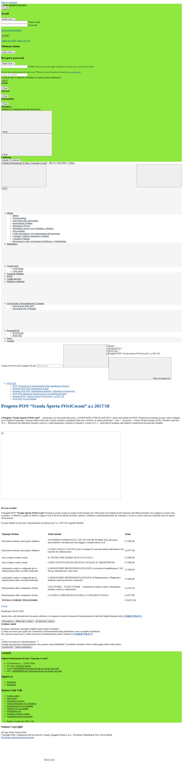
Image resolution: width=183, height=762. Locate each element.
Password (32, 25)
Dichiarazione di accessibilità (20, 706)
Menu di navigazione (161, 378)
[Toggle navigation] (23, 175)
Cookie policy (13, 696)
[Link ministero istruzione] (13, 5)
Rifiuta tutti (24, 621)
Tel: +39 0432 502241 (21, 666)
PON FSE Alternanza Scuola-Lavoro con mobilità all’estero (40, 394)
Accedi (5, 8)
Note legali (12, 698)
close (4, 188)
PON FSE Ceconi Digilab (24, 399)
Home (111, 346)
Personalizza (7, 621)
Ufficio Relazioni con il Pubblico (22, 703)
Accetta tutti (45, 621)
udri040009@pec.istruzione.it (37, 671)
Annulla (5, 160)
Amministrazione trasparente (20, 716)
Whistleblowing (14, 711)
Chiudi (4, 88)
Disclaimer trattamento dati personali (17, 737)
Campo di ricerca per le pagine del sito (18, 365)
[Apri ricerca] (159, 175)
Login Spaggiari (74, 72)
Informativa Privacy (16, 701)
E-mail (31, 66)
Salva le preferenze (23, 647)
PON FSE (113, 351)
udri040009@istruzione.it (36, 668)
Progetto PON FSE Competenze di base (31, 388)
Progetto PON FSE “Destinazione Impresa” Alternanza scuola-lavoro (44, 391)
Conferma (15, 160)
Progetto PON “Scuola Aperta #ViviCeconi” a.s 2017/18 (38, 396)
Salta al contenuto (9, 2)
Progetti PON (115, 348)
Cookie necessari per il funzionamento (18, 642)
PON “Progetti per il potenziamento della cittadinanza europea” (41, 386)
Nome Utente (34, 22)
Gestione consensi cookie (18, 714)
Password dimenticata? (11, 30)
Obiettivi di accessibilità (17, 708)
